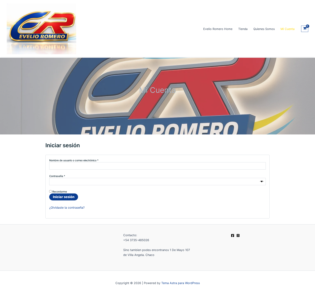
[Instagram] (238, 235)
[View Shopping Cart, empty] (304, 29)
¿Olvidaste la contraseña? (67, 207)
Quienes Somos (264, 29)
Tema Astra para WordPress (180, 283)
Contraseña (63, 176)
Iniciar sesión (63, 197)
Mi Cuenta (288, 29)
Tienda (243, 29)
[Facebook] (232, 235)
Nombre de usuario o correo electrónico (79, 160)
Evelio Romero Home (217, 29)
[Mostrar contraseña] (261, 181)
